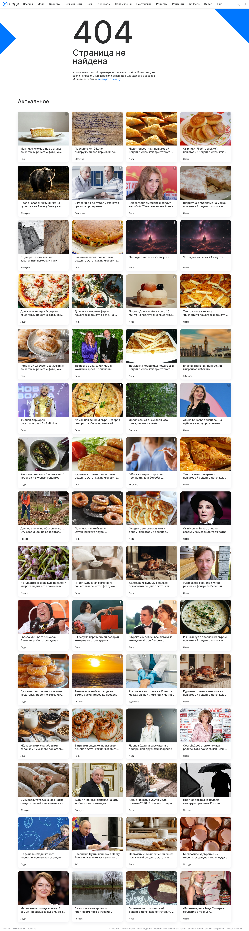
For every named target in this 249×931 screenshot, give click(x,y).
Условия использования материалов (206, 928)
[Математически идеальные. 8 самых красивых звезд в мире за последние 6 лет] (43, 896)
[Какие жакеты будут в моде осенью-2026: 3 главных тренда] (151, 788)
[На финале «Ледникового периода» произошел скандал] (43, 842)
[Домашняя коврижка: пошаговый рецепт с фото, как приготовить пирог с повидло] (151, 354)
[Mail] (5, 4)
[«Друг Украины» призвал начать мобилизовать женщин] (97, 788)
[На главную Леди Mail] (13, 4)
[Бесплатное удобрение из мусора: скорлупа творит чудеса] (205, 842)
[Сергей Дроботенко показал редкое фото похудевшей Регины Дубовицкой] (205, 734)
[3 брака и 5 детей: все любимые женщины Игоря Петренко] (151, 625)
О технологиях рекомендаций (137, 928)
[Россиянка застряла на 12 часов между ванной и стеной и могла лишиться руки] (151, 679)
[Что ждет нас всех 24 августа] (205, 245)
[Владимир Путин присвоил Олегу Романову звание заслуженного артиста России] (97, 842)
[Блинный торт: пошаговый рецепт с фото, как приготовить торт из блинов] (151, 896)
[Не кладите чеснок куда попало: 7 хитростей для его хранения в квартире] (43, 571)
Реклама (32, 928)
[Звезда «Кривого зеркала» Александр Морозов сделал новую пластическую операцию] (43, 625)
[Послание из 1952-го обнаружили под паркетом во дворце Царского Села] (97, 137)
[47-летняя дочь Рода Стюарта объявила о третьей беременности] (205, 896)
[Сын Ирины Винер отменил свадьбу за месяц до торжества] (205, 516)
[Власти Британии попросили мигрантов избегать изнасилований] (205, 354)
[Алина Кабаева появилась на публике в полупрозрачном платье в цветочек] (205, 408)
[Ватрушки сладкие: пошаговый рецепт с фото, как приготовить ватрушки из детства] (97, 734)
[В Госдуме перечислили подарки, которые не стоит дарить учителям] (97, 625)
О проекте (114, 928)
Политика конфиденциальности (169, 928)
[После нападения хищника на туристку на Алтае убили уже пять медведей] (43, 191)
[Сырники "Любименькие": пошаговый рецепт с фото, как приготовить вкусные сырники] (205, 137)
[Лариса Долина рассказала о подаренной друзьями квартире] (151, 734)
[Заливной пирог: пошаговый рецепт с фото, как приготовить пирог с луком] (97, 245)
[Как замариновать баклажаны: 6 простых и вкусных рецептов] (43, 462)
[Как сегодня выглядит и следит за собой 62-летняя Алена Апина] (151, 191)
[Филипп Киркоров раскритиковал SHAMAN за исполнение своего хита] (43, 408)
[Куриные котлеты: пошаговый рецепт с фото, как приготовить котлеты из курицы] (97, 462)
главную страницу (109, 79)
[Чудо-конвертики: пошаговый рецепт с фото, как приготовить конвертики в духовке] (151, 137)
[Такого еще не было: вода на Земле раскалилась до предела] (97, 679)
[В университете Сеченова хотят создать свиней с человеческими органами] (43, 788)
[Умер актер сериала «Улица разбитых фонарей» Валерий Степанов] (205, 571)
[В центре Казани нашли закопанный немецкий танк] (43, 245)
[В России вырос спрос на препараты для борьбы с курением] (151, 462)
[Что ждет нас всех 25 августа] (151, 245)
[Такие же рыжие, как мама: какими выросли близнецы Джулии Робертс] (97, 354)
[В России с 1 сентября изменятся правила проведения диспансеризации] (97, 191)
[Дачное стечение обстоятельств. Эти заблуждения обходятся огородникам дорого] (43, 516)
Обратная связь (235, 928)
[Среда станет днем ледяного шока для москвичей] (151, 408)
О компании (19, 928)
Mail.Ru (7, 928)
